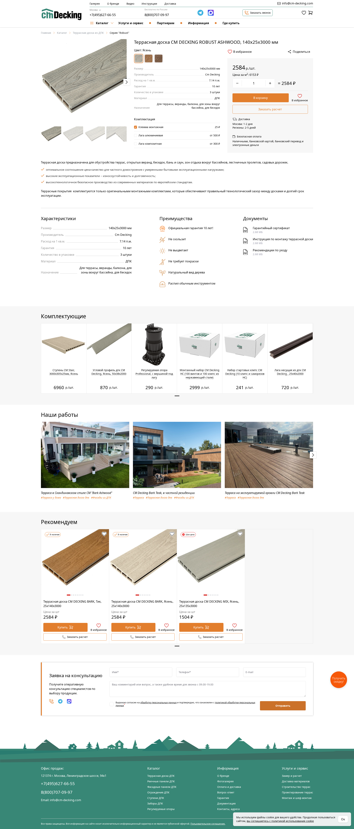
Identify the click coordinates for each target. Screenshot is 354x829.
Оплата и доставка (229, 787)
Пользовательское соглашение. (207, 823)
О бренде (113, 3)
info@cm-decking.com (297, 3)
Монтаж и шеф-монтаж (297, 798)
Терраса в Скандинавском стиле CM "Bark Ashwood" (76, 493)
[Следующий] (313, 455)
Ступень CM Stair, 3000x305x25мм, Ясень (63, 371)
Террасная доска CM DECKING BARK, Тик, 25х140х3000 (72, 603)
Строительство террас (296, 787)
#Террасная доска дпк (76, 497)
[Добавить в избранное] (104, 534)
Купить (63, 627)
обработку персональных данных (158, 702)
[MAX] (69, 701)
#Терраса (138, 497)
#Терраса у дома (51, 497)
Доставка (170, 3)
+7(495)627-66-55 (103, 15)
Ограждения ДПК (158, 792)
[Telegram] (200, 13)
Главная (46, 33)
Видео (130, 3)
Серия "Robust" (119, 33)
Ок (343, 819)
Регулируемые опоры (161, 809)
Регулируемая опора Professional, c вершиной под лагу (154, 373)
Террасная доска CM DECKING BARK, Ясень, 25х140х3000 (142, 603)
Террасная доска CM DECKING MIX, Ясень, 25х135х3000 (209, 603)
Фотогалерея (225, 781)
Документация (226, 803)
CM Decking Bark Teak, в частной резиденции (164, 493)
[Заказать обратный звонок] (51, 701)
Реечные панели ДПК (161, 781)
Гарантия (223, 798)
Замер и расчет (292, 776)
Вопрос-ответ (225, 792)
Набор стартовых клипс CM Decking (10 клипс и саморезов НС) (244, 373)
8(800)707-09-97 (157, 15)
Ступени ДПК (155, 798)
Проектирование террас (297, 792)
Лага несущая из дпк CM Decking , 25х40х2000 (290, 371)
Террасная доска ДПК (161, 776)
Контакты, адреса (228, 809)
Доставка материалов (296, 781)
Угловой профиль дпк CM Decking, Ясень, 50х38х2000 (108, 371)
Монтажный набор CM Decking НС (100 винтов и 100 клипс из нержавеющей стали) (199, 373)
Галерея (95, 3)
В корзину (260, 98)
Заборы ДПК (155, 803)
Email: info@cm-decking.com (61, 800)
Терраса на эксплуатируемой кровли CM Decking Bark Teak (265, 493)
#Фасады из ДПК (101, 497)
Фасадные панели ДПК (161, 787)
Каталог (62, 33)
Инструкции (149, 3)
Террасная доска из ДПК (88, 33)
